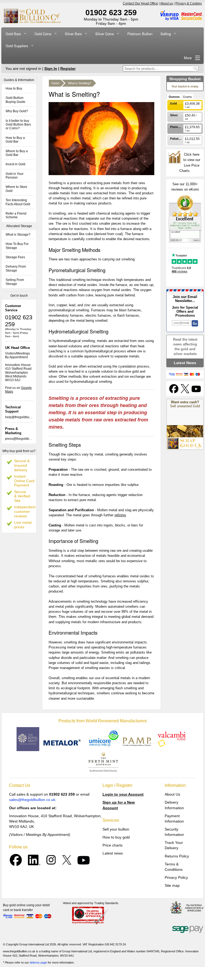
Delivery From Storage (16, 268)
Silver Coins (104, 33)
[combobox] (157, 68)
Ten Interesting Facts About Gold (18, 202)
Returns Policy (177, 856)
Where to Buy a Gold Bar (17, 153)
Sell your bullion (115, 829)
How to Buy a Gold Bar (15, 139)
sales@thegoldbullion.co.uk (32, 799)
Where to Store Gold (16, 188)
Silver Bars (73, 33)
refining (120, 515)
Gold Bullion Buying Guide (15, 99)
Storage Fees (15, 257)
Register (68, 68)
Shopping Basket (185, 79)
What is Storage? (18, 234)
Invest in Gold (15, 164)
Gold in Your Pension (14, 175)
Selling (165, 33)
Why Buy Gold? (17, 111)
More (188, 57)
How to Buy (14, 88)
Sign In (50, 68)
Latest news (112, 853)
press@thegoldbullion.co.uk (25, 439)
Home (55, 83)
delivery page (38, 962)
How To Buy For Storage (17, 245)
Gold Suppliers (17, 45)
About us (166, 3)
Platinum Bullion (139, 33)
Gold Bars (13, 33)
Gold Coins (43, 33)
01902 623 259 (111, 12)
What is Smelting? (79, 83)
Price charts (112, 845)
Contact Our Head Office (140, 3)
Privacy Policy (176, 877)
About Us (172, 794)
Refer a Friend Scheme (16, 215)
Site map (172, 885)
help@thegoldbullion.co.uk (24, 417)
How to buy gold (116, 837)
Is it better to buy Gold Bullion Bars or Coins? (18, 124)
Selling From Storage (15, 281)
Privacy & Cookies (188, 3)
